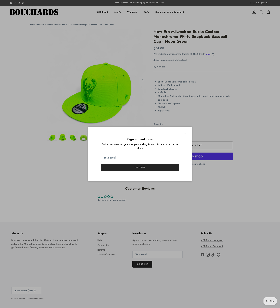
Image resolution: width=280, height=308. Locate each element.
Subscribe (140, 167)
